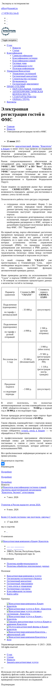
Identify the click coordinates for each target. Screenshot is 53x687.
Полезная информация (23, 68)
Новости (16, 48)
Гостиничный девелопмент (25, 84)
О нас (9, 45)
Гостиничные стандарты (18, 589)
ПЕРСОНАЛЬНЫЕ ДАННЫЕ (27, 89)
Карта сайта (12, 594)
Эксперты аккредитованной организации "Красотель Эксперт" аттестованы (21, 491)
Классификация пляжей (23, 60)
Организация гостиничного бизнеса (24, 578)
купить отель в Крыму (33, 430)
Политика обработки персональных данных (28, 566)
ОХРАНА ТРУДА (21, 99)
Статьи (15, 50)
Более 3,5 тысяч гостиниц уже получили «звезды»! (25, 517)
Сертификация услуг (22, 66)
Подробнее (6, 472)
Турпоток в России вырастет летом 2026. (21, 504)
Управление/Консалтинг (18, 71)
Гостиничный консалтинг (24, 76)
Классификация (14, 53)
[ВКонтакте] (3, 463)
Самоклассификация (22, 55)
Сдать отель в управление (19, 586)
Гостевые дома (19, 63)
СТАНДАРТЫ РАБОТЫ (24, 96)
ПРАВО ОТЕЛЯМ (16, 86)
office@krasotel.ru (9, 8)
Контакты (11, 102)
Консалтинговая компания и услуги (24, 576)
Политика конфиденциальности (22, 563)
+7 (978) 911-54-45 (10, 13)
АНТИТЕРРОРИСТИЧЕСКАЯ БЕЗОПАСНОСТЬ (27, 92)
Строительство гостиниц (24, 78)
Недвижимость (19, 81)
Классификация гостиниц (24, 58)
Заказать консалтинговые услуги (22, 662)
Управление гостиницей (24, 73)
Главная (10, 126)
